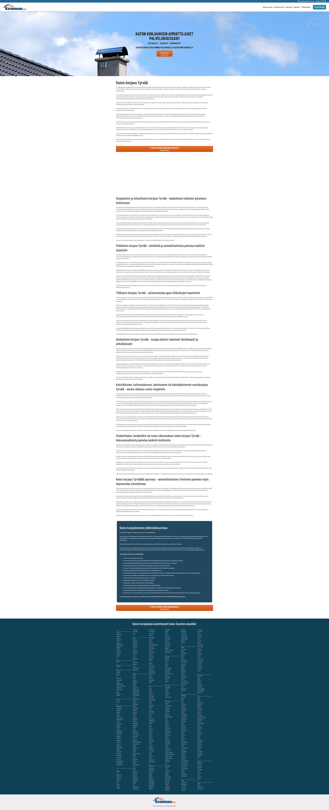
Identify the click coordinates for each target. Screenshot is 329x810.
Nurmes (167, 675)
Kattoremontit (279, 7)
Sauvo (182, 712)
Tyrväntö (199, 667)
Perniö (166, 724)
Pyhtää (167, 784)
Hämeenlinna (120, 764)
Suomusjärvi (184, 762)
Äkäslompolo (200, 787)
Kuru (150, 661)
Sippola (183, 738)
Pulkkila (167, 775)
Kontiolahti (151, 629)
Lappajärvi (151, 698)
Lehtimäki (151, 711)
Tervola (199, 641)
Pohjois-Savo (168, 756)
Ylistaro (199, 765)
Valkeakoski (200, 702)
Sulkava (183, 755)
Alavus (118, 642)
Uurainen (199, 687)
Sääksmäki (184, 776)
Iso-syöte (135, 629)
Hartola (118, 725)
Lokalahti (151, 741)
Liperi (150, 733)
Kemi (134, 729)
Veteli (198, 731)
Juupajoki (135, 658)
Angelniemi (119, 643)
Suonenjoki (184, 766)
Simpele (183, 734)
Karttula (135, 714)
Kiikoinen (135, 759)
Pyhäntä (183, 629)
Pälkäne (183, 641)
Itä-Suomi (135, 631)
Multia (166, 633)
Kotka (150, 641)
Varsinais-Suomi (201, 718)
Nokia (166, 666)
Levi (150, 724)
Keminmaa (135, 732)
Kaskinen (135, 718)
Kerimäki (135, 740)
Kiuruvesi (135, 774)
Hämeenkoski (120, 761)
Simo (182, 732)
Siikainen (183, 725)
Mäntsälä (167, 646)
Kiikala (134, 755)
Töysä (198, 671)
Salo (182, 701)
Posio (166, 769)
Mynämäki (167, 642)
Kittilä (134, 770)
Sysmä (183, 770)
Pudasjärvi (167, 771)
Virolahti (199, 747)
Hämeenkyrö (120, 763)
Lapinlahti (151, 696)
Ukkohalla (199, 675)
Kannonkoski (136, 695)
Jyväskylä (135, 662)
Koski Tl (151, 639)
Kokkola (135, 781)
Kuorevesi (151, 656)
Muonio (167, 635)
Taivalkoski (184, 784)
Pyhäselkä (183, 633)
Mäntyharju (168, 652)
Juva (134, 660)
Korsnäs (151, 635)
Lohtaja (151, 737)
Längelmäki (151, 760)
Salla (182, 699)
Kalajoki (135, 682)
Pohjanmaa (168, 748)
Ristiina (183, 673)
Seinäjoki (183, 721)
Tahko (182, 780)
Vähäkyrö (199, 755)
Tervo (198, 639)
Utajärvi (199, 681)
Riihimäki (183, 670)
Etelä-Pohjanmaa (121, 686)
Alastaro (119, 638)
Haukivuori (119, 732)
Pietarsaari (167, 735)
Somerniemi (184, 747)
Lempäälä (151, 718)
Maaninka (151, 768)
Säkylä (183, 772)
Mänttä (167, 648)
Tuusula (199, 663)
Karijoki (135, 702)
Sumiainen (183, 757)
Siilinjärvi (183, 731)
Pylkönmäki (184, 637)
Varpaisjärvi (200, 716)
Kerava (134, 738)
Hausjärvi (119, 734)
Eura (118, 691)
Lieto (150, 728)
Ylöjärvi (199, 777)
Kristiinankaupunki (153, 644)
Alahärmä (119, 634)
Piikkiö (166, 737)
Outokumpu (168, 697)
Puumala (167, 782)
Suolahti (183, 759)
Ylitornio (199, 767)
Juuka (134, 657)
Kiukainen (135, 772)
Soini (182, 746)
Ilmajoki (118, 777)
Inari (118, 782)
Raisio (182, 651)
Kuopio (151, 654)
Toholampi (200, 646)
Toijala (199, 648)
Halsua (118, 714)
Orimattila (167, 687)
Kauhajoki (135, 719)
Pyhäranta (183, 631)
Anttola (118, 647)
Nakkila (167, 658)
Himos (118, 744)
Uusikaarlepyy (201, 688)
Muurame (167, 639)
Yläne (198, 775)
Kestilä (134, 746)
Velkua (199, 725)
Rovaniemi (183, 677)
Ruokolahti (184, 681)
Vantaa (199, 712)
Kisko (134, 766)
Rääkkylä (183, 690)
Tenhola (199, 637)
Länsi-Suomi (152, 762)
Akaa (118, 632)
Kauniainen (135, 723)
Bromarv (119, 661)
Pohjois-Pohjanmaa (170, 754)
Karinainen (135, 704)
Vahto (198, 701)
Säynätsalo (184, 774)
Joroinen (135, 647)
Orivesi (167, 691)
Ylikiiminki (199, 763)
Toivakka (199, 650)
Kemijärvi (135, 731)
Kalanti (134, 684)
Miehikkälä (151, 785)
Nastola (167, 660)
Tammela (183, 788)
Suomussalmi (184, 764)
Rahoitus (297, 7)
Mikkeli (151, 789)
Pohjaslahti (168, 750)
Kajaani (134, 680)
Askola (118, 655)
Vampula (199, 710)
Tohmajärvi (200, 644)
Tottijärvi (199, 654)
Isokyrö (118, 788)
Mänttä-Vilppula (169, 650)
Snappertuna (184, 742)
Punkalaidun (168, 778)
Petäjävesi (167, 730)
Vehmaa (199, 721)
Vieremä (199, 732)
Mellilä (150, 776)
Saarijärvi (183, 695)
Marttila (151, 772)
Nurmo (167, 679)
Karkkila (135, 710)
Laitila (150, 690)
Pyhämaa (167, 790)
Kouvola (151, 642)
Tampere (183, 790)
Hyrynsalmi (119, 757)
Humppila (119, 755)
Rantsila (183, 655)
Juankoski (135, 653)
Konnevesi (135, 789)
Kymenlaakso (152, 673)
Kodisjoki (135, 778)
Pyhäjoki (167, 786)
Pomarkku (167, 762)
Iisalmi (118, 771)
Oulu (166, 695)
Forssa (118, 702)
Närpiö (167, 681)
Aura (118, 657)
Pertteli (167, 726)
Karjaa (134, 706)
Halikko (118, 712)
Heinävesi (119, 738)
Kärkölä (151, 678)
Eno (117, 676)
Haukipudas (119, 731)
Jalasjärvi (135, 640)
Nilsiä (166, 662)
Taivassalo (183, 786)
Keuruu (134, 749)
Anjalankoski (120, 645)
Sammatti (183, 704)
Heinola (118, 736)
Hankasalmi (119, 719)
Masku (150, 774)
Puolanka (167, 780)
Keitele (134, 727)
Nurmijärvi (167, 677)
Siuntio (183, 740)
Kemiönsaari (136, 734)
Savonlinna (184, 716)
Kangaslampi (136, 689)
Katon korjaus (268, 7)
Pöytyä (183, 642)
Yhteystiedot (305, 7)
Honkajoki (119, 751)
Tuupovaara (200, 659)
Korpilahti (151, 633)
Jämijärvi (135, 664)
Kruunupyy (151, 646)
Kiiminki (135, 761)
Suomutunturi (184, 768)
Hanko (118, 721)
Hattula (118, 727)
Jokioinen (135, 645)
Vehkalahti (200, 719)
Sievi (182, 723)
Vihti (198, 736)
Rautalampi (184, 660)
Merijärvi (151, 778)
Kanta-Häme (136, 699)
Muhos (167, 631)
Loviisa (150, 745)
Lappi (150, 702)
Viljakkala (199, 742)
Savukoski (183, 719)
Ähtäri (198, 785)
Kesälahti (135, 747)
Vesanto (199, 727)
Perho (166, 720)
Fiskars (118, 700)
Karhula (135, 701)
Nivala (166, 664)
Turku (198, 656)
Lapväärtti (151, 705)
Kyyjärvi (151, 674)
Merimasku (151, 781)
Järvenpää (135, 670)
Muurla (167, 641)
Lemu (150, 717)
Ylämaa (199, 773)
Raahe (182, 647)
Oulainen (167, 693)
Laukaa (150, 707)
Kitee (134, 768)
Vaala (198, 697)
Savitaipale (184, 714)
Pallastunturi (168, 705)
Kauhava (135, 721)
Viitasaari (199, 740)
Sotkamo (183, 753)
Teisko (199, 633)
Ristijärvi (183, 675)
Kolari (134, 783)
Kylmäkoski (152, 671)
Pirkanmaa (167, 743)
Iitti (117, 773)
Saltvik (183, 702)
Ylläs (198, 771)
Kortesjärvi (151, 637)
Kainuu (134, 678)
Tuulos (199, 658)
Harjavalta (119, 723)
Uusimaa (199, 692)
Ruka (182, 679)
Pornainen (167, 765)
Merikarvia (151, 779)
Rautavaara (184, 662)
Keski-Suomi (136, 744)
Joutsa (134, 649)
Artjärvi (118, 649)
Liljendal (151, 730)
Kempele (135, 736)
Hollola (118, 749)
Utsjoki (199, 683)
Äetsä (198, 783)
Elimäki (118, 673)
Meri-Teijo (151, 783)
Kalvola (134, 686)
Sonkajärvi (184, 751)
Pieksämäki (168, 732)
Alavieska (119, 640)
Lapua (150, 703)
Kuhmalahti (152, 648)
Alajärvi (118, 636)
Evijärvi (118, 695)
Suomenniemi (184, 761)
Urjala (198, 679)
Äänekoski (200, 789)
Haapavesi (119, 708)
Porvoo (167, 767)
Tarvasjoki (200, 629)
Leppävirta (151, 720)
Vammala (199, 708)
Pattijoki (167, 715)
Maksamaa (151, 770)
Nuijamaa (167, 672)
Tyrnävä (199, 665)
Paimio (167, 703)
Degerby (119, 666)
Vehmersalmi (200, 723)
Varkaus (199, 714)
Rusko (182, 687)
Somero (183, 749)
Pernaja (167, 722)
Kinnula (134, 762)
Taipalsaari (184, 782)
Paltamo (167, 707)
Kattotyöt (288, 7)
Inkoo (118, 784)
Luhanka (151, 747)
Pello (166, 718)
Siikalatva (183, 729)
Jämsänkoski (136, 668)
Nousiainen (168, 670)
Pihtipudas (167, 741)
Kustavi (151, 663)
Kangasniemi (136, 691)
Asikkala (119, 651)
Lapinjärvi (151, 694)
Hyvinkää (119, 759)
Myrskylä (167, 644)
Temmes (199, 635)
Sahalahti (183, 697)
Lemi (150, 715)
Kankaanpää (136, 693)
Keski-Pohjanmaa (137, 742)
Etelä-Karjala (120, 684)
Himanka (119, 742)
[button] (319, 7)
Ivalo (134, 633)
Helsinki (118, 740)
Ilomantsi (119, 778)
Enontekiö (119, 680)
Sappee (183, 706)
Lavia (150, 709)
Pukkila (167, 773)
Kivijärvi (135, 776)
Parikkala (167, 711)
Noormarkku (168, 668)
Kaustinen (135, 725)
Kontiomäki (152, 631)
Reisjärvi (183, 666)
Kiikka (134, 757)
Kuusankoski (152, 667)
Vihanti (199, 734)
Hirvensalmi (119, 747)
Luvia (150, 758)
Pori (166, 763)
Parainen (167, 709)
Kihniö (134, 751)
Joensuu (135, 643)
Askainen (119, 653)
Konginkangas (136, 787)
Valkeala (199, 704)
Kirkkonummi (136, 764)
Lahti (150, 687)
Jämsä (134, 666)
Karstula (135, 712)
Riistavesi (183, 672)
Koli (134, 785)
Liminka (151, 732)
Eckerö (118, 671)
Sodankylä (184, 744)
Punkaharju (168, 777)
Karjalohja (135, 708)
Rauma (183, 658)
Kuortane (151, 658)
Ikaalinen (119, 775)
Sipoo (182, 736)
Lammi (150, 692)
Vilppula (199, 744)
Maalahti (151, 766)
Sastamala (183, 708)
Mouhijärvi (167, 629)
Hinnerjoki (119, 746)
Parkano (167, 713)
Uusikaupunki (200, 690)
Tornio (199, 652)
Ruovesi (183, 685)
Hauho (118, 729)
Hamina (118, 716)
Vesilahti (199, 729)
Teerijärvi (199, 631)
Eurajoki (119, 693)
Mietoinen (151, 787)
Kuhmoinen (152, 652)
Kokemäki (135, 779)
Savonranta (184, 718)
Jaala (134, 638)
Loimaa (151, 739)
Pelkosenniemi (168, 717)
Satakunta (183, 710)
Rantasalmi (184, 653)
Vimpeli (199, 746)
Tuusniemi (199, 661)
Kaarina (135, 674)
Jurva (134, 655)
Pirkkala (167, 745)
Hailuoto (119, 710)
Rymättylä (183, 688)
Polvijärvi (167, 760)
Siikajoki (183, 727)
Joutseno (135, 651)
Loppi (150, 743)
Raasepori (183, 649)
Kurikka (151, 659)
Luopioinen (151, 750)
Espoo (118, 682)
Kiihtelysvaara (136, 753)
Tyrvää (199, 669)
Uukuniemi (200, 685)
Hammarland (120, 718)
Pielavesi (167, 733)
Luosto (150, 752)
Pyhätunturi (184, 635)
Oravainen (167, 686)
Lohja (150, 735)
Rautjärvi (183, 664)
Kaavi (134, 676)
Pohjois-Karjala (169, 752)
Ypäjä (198, 778)
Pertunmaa (168, 728)
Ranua (182, 657)
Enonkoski (119, 678)
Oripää (167, 689)
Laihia (150, 688)
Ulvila (198, 677)
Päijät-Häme (184, 639)
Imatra (118, 780)
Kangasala (135, 687)
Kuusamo (151, 665)
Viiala (198, 738)
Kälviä (150, 676)
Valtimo (199, 706)
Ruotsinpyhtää (184, 683)
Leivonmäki (152, 713)
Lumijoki (151, 748)
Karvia (134, 716)
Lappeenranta (152, 700)
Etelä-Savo (119, 687)
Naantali (167, 657)
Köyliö (150, 682)
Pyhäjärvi (167, 788)
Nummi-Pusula (168, 673)
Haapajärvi (119, 706)
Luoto (150, 754)
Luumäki (151, 756)
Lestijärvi (151, 722)
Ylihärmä (199, 762)
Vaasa (198, 699)
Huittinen (119, 753)
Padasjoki (167, 702)
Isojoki (118, 786)
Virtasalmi (199, 751)
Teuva (198, 642)
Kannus (134, 697)
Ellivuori (118, 674)
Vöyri (198, 757)
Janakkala (135, 642)
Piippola (167, 739)
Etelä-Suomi (120, 689)
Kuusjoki (151, 669)
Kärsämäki (151, 680)
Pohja (166, 747)
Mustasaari (168, 637)
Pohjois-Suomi (168, 758)
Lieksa (150, 726)
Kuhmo (151, 650)
